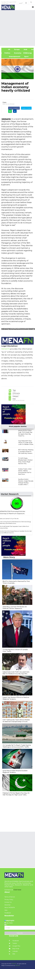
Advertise (7, 905)
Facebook (15, 940)
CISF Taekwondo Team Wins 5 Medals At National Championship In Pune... (16, 720)
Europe (16, 49)
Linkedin (15, 951)
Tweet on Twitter (26, 108)
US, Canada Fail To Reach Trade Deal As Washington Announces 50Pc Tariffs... (17, 746)
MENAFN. (14, 963)
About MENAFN (9, 907)
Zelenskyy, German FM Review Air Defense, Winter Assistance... (15, 607)
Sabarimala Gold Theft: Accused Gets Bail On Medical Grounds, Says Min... (16, 673)
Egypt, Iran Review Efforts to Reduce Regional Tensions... (16, 698)
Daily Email (15, 948)
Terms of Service (9, 897)
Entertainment (11, 56)
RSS (13, 954)
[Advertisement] (17, 28)
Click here (17, 890)
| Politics (6, 53)
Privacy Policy (8, 899)
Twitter (14, 943)
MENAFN (6, 119)
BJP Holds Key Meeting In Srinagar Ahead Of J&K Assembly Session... (25, 451)
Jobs (5, 910)
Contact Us (7, 902)
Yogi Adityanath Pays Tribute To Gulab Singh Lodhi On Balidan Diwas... (26, 442)
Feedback (7, 913)
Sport (25, 56)
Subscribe (20, 933)
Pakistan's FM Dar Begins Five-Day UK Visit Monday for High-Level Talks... (16, 794)
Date (4, 102)
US (6, 49)
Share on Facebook (14, 108)
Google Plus (16, 946)
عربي (21, 3)
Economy (17, 53)
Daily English (10, 920)
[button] (26, 3)
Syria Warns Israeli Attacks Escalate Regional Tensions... (15, 771)
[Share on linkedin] (15, 111)
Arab (25, 49)
